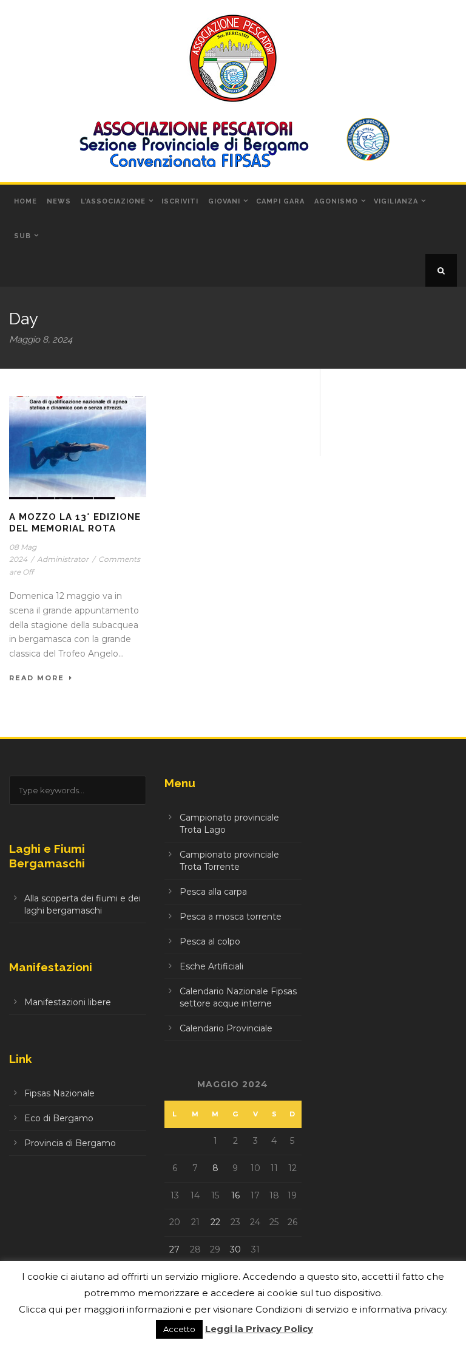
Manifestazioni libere (67, 1002)
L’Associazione (113, 201)
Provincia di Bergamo (70, 1143)
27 (174, 1249)
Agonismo (336, 201)
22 (215, 1222)
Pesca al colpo (210, 941)
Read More (36, 678)
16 (235, 1195)
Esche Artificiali (211, 966)
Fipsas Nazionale (59, 1093)
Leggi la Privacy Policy (259, 1328)
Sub (22, 236)
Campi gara (280, 201)
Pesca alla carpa (213, 891)
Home (25, 201)
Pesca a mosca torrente (231, 916)
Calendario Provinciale (226, 1028)
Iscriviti (179, 201)
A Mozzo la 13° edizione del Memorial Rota (75, 523)
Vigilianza (396, 201)
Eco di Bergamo (58, 1118)
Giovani (224, 201)
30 (235, 1249)
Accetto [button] (179, 1329)
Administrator (63, 559)
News (59, 201)
